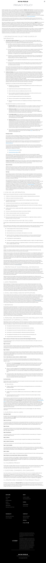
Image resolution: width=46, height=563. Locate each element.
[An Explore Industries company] (15, 539)
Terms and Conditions (31, 16)
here (31, 130)
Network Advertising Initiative (14, 150)
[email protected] (31, 184)
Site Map (28, 555)
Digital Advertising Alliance (13, 152)
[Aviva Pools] (23, 1)
